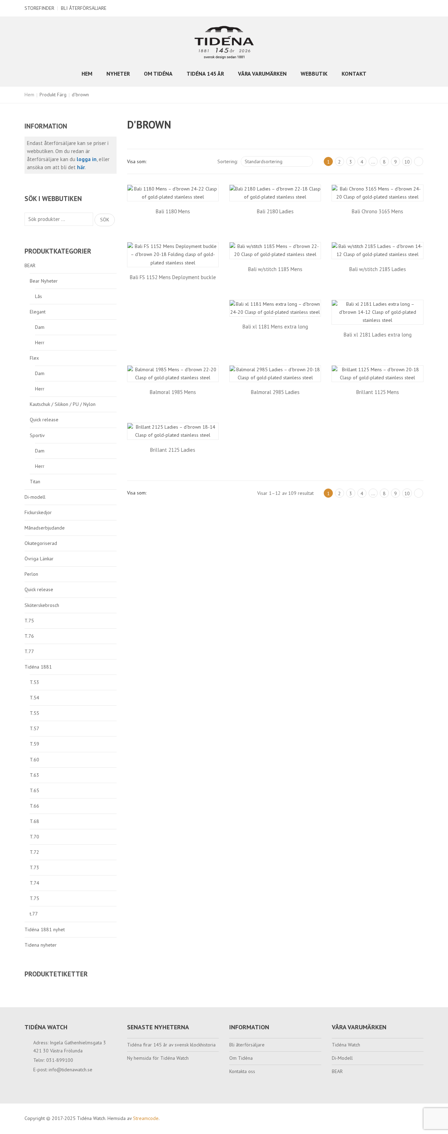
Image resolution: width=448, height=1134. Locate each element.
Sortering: (227, 161)
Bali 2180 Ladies (275, 211)
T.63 (34, 775)
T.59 (34, 744)
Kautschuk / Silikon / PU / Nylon (63, 404)
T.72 (34, 852)
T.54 (34, 697)
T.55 (34, 713)
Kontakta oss (242, 1071)
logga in (87, 159)
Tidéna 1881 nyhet (44, 929)
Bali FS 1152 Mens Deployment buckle (173, 277)
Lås (38, 296)
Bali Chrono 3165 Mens (377, 211)
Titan (35, 481)
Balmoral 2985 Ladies (275, 392)
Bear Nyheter (44, 281)
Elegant (38, 312)
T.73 (34, 867)
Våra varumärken (262, 73)
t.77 (34, 914)
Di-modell (35, 497)
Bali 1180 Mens (173, 211)
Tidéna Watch (346, 1045)
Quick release (44, 419)
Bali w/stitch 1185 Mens (275, 269)
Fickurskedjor (38, 512)
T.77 (29, 651)
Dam (39, 327)
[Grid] (154, 161)
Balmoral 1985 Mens (173, 392)
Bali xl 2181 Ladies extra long (378, 334)
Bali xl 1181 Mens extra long (275, 326)
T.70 (34, 837)
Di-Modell (342, 1058)
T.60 (34, 759)
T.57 (34, 728)
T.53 (34, 682)
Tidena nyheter (40, 945)
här (81, 167)
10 (407, 162)
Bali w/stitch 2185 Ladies (377, 269)
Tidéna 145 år (205, 73)
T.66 (34, 806)
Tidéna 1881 (38, 667)
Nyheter (118, 73)
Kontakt (354, 73)
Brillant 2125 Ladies (172, 450)
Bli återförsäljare (83, 8)
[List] (166, 161)
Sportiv (37, 435)
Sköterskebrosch (41, 605)
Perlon (31, 574)
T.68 (34, 821)
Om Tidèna (241, 1058)
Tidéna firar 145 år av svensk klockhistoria (171, 1045)
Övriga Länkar (39, 558)
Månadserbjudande (44, 528)
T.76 (29, 636)
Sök (104, 219)
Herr (39, 342)
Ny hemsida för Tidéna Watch (158, 1058)
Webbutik (314, 73)
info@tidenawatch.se (70, 1069)
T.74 (34, 883)
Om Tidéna (158, 73)
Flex (34, 358)
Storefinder (39, 8)
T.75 (29, 620)
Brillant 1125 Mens (377, 392)
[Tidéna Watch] (224, 42)
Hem (87, 73)
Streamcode (146, 1118)
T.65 (34, 790)
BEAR (29, 265)
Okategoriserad (40, 543)
